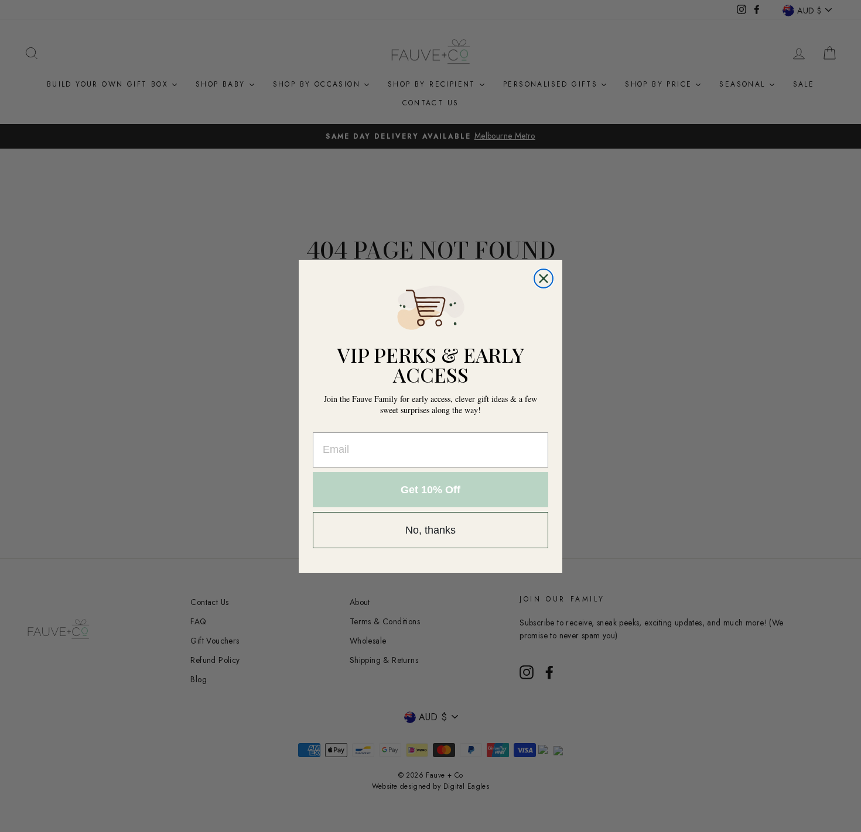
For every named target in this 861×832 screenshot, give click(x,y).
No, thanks (430, 530)
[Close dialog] (543, 278)
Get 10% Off (430, 490)
